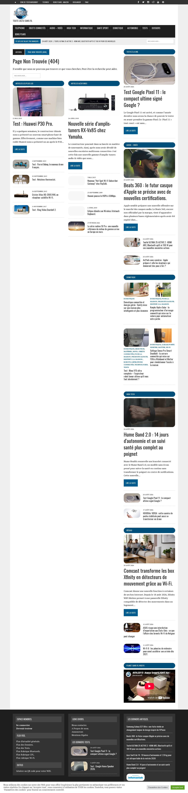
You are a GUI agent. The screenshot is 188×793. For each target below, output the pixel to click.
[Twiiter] (143, 2)
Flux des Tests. (23, 748)
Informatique (86, 28)
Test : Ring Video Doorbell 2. (44, 209)
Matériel (128, 351)
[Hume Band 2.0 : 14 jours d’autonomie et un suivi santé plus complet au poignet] (149, 425)
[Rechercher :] (26, 75)
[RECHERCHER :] (160, 41)
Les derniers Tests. (81, 742)
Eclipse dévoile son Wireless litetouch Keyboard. (103, 212)
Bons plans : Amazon (61, 2)
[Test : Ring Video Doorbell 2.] (21, 212)
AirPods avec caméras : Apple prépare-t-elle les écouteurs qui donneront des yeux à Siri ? (156, 262)
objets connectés (37, 28)
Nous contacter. (79, 725)
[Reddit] (153, 2)
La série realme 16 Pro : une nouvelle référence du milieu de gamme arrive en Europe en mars (103, 229)
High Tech (71, 28)
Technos (45, 2)
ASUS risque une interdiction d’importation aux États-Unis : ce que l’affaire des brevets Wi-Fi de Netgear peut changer (149, 632)
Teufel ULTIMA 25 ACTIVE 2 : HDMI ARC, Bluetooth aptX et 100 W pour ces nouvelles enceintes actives (158, 245)
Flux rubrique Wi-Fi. (25, 758)
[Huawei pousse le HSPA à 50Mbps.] (76, 198)
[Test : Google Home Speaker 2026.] (79, 769)
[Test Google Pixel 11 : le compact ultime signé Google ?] (149, 82)
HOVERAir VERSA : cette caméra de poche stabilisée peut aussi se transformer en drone (158, 516)
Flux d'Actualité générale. (28, 741)
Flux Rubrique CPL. (25, 754)
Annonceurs (77, 731)
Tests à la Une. (132, 51)
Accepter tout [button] (177, 787)
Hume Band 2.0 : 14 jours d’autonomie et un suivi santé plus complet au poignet (146, 444)
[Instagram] (148, 2)
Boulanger (77, 2)
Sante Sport (103, 28)
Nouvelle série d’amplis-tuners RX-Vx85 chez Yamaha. (89, 130)
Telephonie (20, 28)
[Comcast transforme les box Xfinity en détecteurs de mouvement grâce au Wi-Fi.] (149, 561)
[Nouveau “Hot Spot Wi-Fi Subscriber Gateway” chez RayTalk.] (76, 183)
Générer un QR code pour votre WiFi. (33, 771)
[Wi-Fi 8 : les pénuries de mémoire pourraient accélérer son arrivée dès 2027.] (132, 651)
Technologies (141, 365)
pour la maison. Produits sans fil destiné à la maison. (162, 301)
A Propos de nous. (80, 728)
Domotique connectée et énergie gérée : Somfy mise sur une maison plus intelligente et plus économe (136, 306)
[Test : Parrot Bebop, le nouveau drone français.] (21, 167)
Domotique (118, 28)
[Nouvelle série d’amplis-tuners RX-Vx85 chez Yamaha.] (94, 114)
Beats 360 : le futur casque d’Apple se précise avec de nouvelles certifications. (148, 191)
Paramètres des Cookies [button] (158, 787)
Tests (145, 28)
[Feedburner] (168, 2)
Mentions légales (80, 735)
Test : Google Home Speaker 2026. (102, 768)
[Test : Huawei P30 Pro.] (38, 114)
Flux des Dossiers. (24, 744)
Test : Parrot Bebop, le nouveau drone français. (47, 166)
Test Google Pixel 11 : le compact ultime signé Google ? (145, 98)
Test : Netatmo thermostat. (44, 179)
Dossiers (156, 28)
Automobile (132, 28)
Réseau (129, 530)
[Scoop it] (173, 2)
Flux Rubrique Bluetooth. (28, 751)
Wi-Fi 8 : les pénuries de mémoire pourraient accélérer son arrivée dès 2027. (158, 651)
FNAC (86, 2)
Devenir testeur (24, 728)
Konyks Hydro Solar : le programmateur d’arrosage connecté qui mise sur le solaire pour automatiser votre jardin (161, 313)
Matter (161, 347)
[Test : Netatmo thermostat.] (21, 182)
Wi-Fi (168, 347)
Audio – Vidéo (56, 28)
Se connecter (23, 725)
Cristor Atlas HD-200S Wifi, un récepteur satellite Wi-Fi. (45, 196)
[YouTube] (158, 2)
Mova (135, 351)
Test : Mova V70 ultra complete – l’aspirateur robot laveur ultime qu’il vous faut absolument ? (136, 375)
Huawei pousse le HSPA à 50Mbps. (102, 196)
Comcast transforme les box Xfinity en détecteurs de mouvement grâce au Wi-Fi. (149, 577)
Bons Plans (20, 34)
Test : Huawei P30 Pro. (33, 123)
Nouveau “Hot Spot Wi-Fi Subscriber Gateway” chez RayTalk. (103, 182)
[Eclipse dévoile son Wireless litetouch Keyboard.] (76, 213)
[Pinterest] (163, 2)
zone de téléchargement (29, 2)
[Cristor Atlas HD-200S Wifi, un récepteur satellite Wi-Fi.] (21, 197)
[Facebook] (138, 2)
